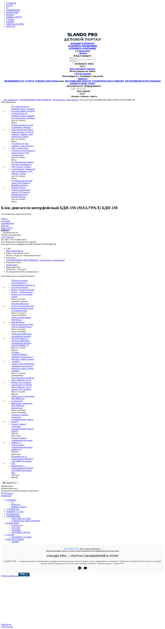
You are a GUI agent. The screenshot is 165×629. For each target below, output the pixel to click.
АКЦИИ (10, 22)
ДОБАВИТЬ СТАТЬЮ (21, 537)
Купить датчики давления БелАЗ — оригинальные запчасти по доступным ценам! (22, 293)
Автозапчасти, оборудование (65, 100)
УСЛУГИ (29, 81)
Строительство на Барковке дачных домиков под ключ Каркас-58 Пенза (23, 115)
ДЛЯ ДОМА (52, 81)
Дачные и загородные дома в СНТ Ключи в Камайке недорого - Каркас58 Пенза (20, 193)
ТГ (7, 8)
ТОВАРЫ (40, 81)
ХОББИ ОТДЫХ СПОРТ (82, 83)
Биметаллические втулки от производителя (22, 309)
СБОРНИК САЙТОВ (20, 532)
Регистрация (82, 74)
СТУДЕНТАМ (12, 509)
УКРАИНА (16, 530)
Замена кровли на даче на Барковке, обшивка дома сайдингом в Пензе (22, 134)
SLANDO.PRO (72, 549)
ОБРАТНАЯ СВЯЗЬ (15, 24)
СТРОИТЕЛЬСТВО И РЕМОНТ (108, 81)
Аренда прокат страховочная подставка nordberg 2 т (21, 447)
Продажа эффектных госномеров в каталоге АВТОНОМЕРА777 (21, 343)
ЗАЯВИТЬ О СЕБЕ (14, 511)
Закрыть (82, 78)
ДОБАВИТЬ (16, 525)
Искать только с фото (84, 96)
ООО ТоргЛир (7, 237)
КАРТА (9, 5)
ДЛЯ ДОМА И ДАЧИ (21, 518)
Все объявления (11, 100)
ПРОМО (10, 15)
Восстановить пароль (82, 69)
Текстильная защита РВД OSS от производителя (22, 325)
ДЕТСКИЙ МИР (73, 81)
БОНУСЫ (10, 26)
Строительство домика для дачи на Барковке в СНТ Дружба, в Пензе (23, 171)
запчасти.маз (11, 265)
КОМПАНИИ (12, 12)
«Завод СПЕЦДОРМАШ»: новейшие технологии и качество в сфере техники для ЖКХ (23, 367)
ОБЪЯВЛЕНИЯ (13, 10)
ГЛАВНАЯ (11, 3)
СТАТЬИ (10, 19)
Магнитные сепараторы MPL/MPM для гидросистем (21, 405)
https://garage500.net (14, 251)
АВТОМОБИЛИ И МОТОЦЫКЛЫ (143, 81)
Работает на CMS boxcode (7, 625)
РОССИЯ (15, 528)
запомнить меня (84, 64)
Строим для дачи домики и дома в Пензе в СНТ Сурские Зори (23, 152)
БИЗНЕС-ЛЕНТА (14, 17)
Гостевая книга (12, 514)
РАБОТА (86, 81)
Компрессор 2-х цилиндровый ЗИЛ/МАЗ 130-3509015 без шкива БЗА (22, 469)
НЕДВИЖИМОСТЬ (14, 81)
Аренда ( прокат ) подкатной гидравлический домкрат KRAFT (22, 427)
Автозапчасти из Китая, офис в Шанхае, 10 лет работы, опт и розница (21, 387)
